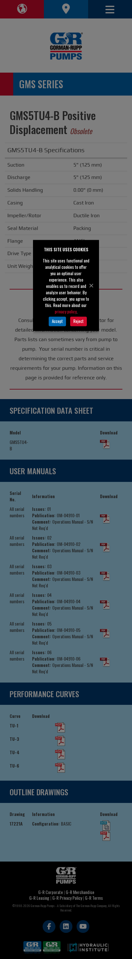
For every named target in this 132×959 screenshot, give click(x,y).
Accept (57, 321)
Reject (78, 321)
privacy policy (66, 311)
